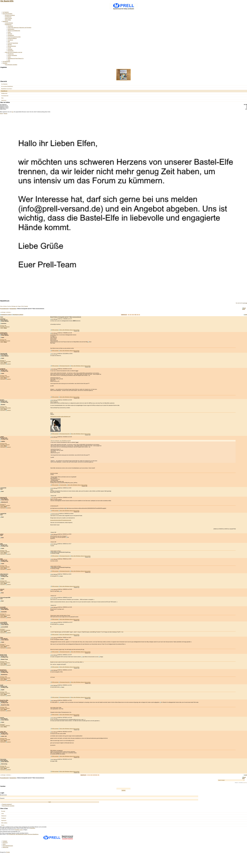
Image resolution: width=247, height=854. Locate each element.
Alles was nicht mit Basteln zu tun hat (13, 52)
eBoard (5, 113)
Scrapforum (10, 39)
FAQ (2, 98)
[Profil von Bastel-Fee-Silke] (55, 714)
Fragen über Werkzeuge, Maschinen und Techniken (19, 27)
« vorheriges (3, 312)
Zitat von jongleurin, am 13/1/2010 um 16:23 (61, 440)
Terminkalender (4, 95)
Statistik (26, 306)
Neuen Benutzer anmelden (8, 805)
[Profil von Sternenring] (55, 771)
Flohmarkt (10, 49)
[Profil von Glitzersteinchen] (55, 586)
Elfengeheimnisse (12, 46)
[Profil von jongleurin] (55, 397)
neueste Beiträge (9, 22)
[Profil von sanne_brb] (55, 756)
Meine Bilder (8, 19)
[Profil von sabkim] (55, 485)
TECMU (8, 852)
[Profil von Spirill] (55, 697)
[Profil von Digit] (55, 556)
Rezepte (3, 811)
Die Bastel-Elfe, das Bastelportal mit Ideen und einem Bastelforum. (23, 834)
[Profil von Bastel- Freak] (55, 667)
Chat (9, 60)
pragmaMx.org (245, 782)
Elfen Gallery (4, 822)
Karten (9, 32)
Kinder (9, 56)
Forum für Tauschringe (13, 43)
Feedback (3, 818)
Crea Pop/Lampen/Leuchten (14, 36)
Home (1, 113)
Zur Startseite (6, 12)
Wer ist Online (3, 306)
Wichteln (10, 44)
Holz (9, 41)
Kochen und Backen (12, 55)
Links (2, 813)
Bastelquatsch (11, 29)
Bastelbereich (8, 24)
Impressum (3, 100)
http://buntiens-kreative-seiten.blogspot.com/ (60, 416)
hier (12, 111)
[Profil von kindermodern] (55, 350)
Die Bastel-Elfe (7, 1)
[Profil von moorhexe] (55, 329)
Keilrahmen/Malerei (12, 38)
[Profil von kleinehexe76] (55, 510)
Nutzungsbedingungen (8, 845)
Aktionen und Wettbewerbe (14, 30)
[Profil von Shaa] (55, 651)
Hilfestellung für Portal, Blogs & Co (16, 58)
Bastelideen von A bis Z (6, 88)
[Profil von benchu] (55, 728)
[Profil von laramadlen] (55, 619)
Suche (2, 825)
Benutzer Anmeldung (10, 15)
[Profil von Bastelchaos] (55, 682)
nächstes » (8, 312)
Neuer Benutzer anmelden (11, 64)
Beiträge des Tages (16, 306)
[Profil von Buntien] (55, 433)
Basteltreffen (10, 50)
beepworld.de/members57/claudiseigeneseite (60, 520)
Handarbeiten (11, 35)
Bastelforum (5, 21)
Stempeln (10, 33)
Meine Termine (8, 18)
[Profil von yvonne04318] (55, 634)
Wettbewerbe (4, 93)
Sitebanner (3, 815)
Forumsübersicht (4, 308)
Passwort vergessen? (7, 804)
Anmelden (5, 63)
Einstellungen (8, 16)
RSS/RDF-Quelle (19, 829)
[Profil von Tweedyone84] (55, 365)
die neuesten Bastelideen (7, 86)
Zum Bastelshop (6, 61)
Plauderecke (11, 53)
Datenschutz (5, 847)
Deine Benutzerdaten (7, 13)
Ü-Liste (9, 47)
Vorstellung (10, 26)
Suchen (9, 306)
